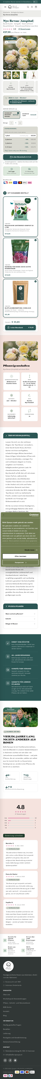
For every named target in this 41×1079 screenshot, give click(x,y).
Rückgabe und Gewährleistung (14, 1038)
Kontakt (6, 1011)
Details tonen (29, 550)
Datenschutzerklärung (11, 1042)
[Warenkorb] (36, 7)
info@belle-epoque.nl (14, 1055)
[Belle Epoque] (13, 6)
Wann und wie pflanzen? (14, 614)
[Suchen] (28, 7)
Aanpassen (19, 562)
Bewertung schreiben (14, 835)
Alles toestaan (20, 556)
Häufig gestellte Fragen (12, 1025)
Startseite (6, 12)
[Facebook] (10, 1060)
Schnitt (8, 619)
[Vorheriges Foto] (6, 53)
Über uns (6, 995)
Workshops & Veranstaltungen (14, 999)
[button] (7, 75)
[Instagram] (5, 1060)
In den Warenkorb (22, 328)
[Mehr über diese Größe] (16, 109)
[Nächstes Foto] (35, 53)
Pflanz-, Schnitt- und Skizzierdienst (16, 1003)
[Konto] (32, 7)
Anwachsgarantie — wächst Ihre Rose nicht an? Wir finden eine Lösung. (21, 162)
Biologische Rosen (17, 12)
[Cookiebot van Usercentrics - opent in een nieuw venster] (29, 515)
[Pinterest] (15, 1060)
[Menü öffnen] (5, 7)
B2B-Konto (7, 1007)
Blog (5, 1015)
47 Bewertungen (24, 29)
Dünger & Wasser (12, 624)
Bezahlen (6, 1029)
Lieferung (7, 1033)
